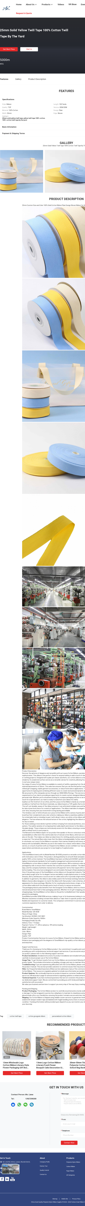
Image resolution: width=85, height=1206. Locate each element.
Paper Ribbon (70, 1171)
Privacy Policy (76, 1199)
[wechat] (25, 1105)
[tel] (38, 1105)
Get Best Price (9, 49)
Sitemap (54, 1199)
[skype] (32, 1105)
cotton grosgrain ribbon (36, 1016)
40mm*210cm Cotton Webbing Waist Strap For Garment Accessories (14, 1065)
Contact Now (69, 1143)
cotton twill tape (15, 1016)
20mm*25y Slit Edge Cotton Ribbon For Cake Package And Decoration (50, 1065)
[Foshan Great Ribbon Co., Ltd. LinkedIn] (7, 1179)
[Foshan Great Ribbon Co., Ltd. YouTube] (12, 1179)
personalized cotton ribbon (61, 1016)
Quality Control (44, 1170)
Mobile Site (65, 1199)
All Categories (70, 1175)
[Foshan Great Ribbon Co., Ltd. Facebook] (2, 1179)
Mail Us (29, 49)
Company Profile (45, 1162)
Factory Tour (43, 1166)
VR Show (72, 4)
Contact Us (43, 1174)
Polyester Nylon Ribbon (73, 1162)
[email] (13, 1105)
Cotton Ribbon (70, 1166)
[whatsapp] (19, 1105)
